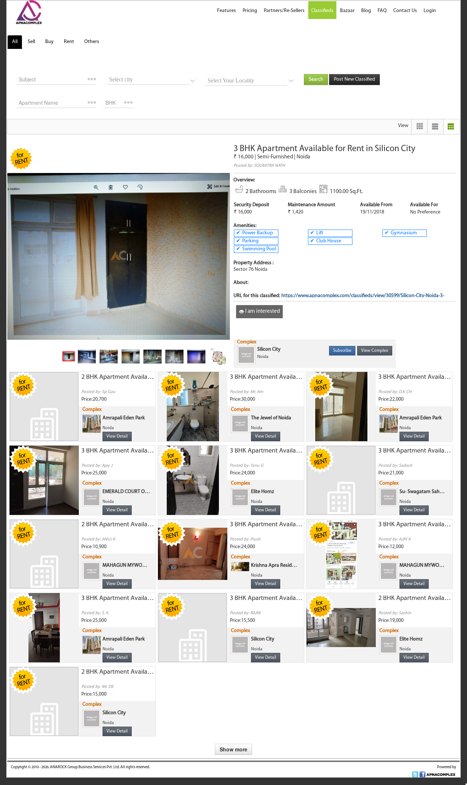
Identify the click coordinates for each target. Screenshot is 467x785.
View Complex (374, 351)
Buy (49, 42)
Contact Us (405, 11)
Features (226, 11)
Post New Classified (354, 79)
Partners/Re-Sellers (284, 11)
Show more (233, 749)
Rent (69, 42)
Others (91, 42)
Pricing (250, 11)
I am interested (262, 311)
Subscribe (342, 351)
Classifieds (322, 11)
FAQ (382, 11)
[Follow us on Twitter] (415, 775)
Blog (366, 11)
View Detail (117, 436)
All (15, 42)
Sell (31, 42)
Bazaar (347, 11)
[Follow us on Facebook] (422, 775)
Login (430, 11)
